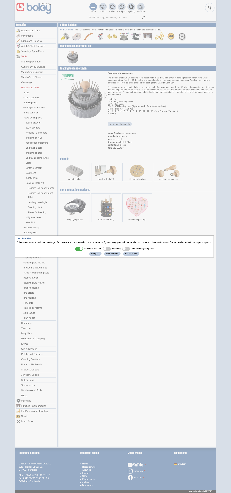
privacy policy (204, 242)
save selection (112, 254)
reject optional (131, 254)
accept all (95, 254)
